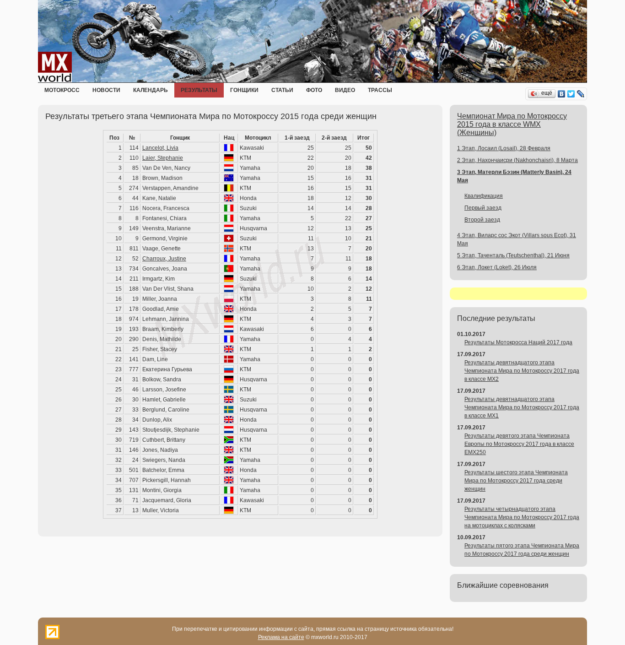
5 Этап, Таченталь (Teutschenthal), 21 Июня (513, 255)
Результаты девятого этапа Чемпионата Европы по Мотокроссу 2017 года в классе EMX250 (519, 444)
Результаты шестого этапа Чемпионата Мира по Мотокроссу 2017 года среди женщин (516, 480)
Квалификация (483, 196)
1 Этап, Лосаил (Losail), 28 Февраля (503, 148)
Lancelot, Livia (160, 148)
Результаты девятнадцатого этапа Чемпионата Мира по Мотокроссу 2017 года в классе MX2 (521, 370)
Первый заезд (482, 208)
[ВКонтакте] (561, 94)
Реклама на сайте (281, 637)
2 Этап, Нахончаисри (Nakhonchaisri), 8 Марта (517, 160)
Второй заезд (482, 220)
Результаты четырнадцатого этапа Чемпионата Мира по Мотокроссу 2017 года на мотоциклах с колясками (521, 517)
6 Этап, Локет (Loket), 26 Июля (497, 267)
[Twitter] (571, 94)
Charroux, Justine (164, 258)
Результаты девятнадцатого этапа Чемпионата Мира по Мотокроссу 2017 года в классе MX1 (521, 407)
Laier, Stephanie (162, 158)
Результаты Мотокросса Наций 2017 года (518, 342)
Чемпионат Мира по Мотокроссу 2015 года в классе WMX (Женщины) (512, 124)
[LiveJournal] (581, 94)
